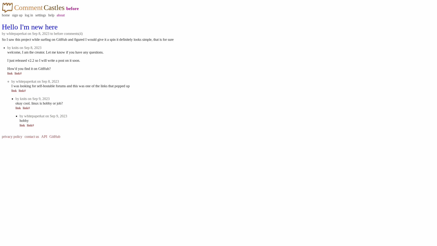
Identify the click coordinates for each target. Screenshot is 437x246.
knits (15, 48)
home (6, 15)
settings (40, 15)
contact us (32, 136)
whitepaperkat (16, 34)
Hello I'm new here (30, 27)
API (44, 136)
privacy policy (12, 136)
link (10, 73)
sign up (17, 15)
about (61, 15)
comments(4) (73, 34)
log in (29, 15)
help (51, 15)
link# (18, 73)
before (72, 8)
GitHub (54, 136)
